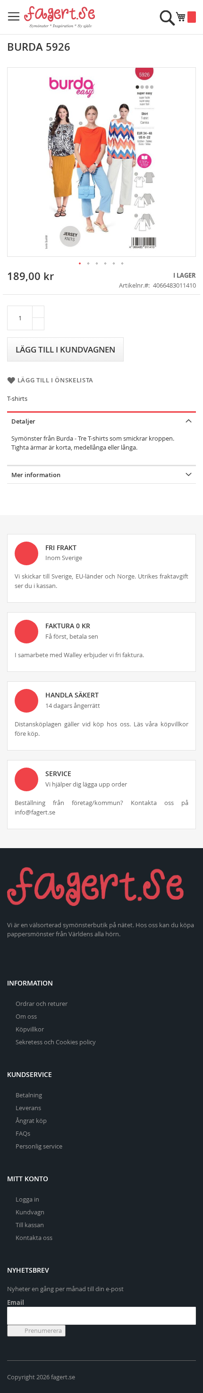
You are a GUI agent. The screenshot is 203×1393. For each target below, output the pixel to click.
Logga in (27, 1199)
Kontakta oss (34, 1237)
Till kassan (30, 1225)
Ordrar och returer (42, 1003)
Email (15, 1302)
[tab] (101, 420)
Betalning (29, 1095)
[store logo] (59, 17)
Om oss (26, 1016)
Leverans (28, 1108)
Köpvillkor (30, 1029)
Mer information (35, 474)
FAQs (23, 1133)
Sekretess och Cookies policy (56, 1042)
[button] (80, 264)
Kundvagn (30, 1212)
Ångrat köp (31, 1120)
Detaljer (23, 421)
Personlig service (39, 1146)
